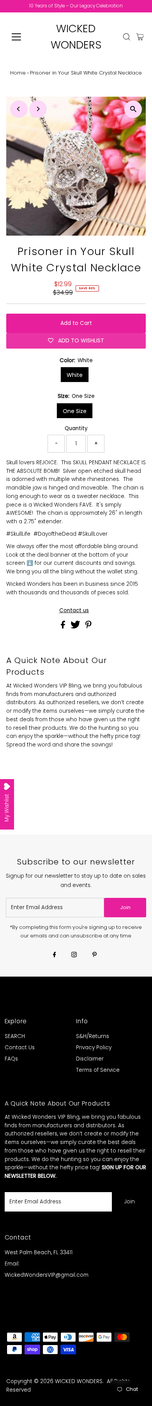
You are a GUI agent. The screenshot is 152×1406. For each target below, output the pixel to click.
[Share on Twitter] (76, 626)
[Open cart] (140, 37)
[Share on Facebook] (64, 626)
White (75, 375)
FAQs (11, 1058)
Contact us (74, 610)
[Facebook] (54, 955)
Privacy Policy (93, 1047)
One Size (75, 411)
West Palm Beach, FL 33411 (38, 1252)
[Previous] (19, 109)
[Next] (38, 109)
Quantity (76, 428)
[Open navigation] (22, 37)
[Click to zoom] (133, 109)
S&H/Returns (92, 1036)
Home (18, 72)
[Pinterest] (94, 955)
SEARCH (15, 1036)
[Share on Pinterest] (88, 626)
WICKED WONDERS (79, 1381)
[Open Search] (127, 37)
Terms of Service (98, 1070)
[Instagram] (74, 955)
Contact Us (20, 1047)
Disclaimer (90, 1058)
